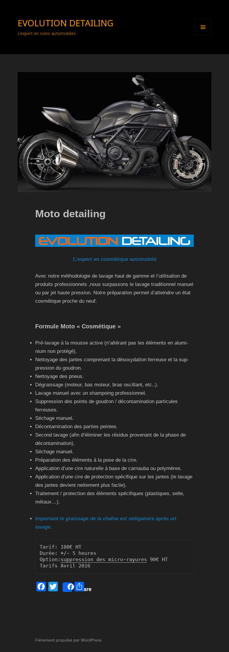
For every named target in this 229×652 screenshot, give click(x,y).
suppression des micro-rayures (104, 559)
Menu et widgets (203, 35)
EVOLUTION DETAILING (65, 23)
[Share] (67, 587)
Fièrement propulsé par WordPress (68, 640)
